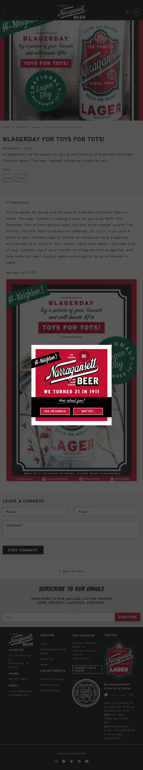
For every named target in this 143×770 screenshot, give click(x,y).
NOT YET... (88, 411)
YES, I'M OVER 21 (55, 411)
